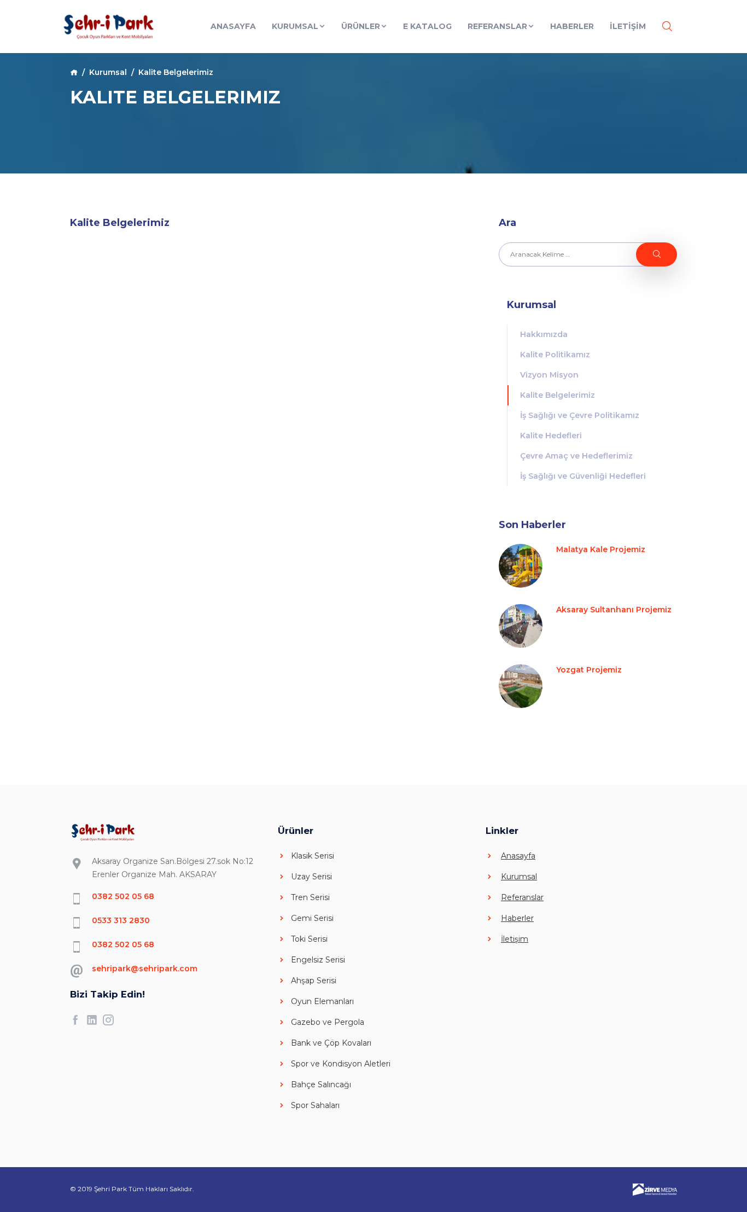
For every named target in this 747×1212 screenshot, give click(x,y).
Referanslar (497, 26)
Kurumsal (295, 26)
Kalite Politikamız (555, 354)
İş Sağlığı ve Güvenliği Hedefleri (583, 476)
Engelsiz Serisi (318, 960)
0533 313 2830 (121, 920)
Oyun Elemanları (322, 1001)
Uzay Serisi (311, 877)
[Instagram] (111, 1020)
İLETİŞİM (628, 26)
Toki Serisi (309, 939)
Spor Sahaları (315, 1105)
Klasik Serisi (312, 856)
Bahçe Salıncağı (321, 1084)
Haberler (572, 26)
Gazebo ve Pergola (327, 1022)
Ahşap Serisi (313, 980)
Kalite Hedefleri (551, 435)
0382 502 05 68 (123, 896)
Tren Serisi (310, 897)
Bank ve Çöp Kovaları (331, 1043)
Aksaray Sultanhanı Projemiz (614, 609)
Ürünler (360, 26)
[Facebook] (78, 1020)
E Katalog (427, 26)
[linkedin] (94, 1020)
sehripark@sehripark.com (144, 968)
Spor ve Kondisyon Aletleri (340, 1064)
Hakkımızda (544, 334)
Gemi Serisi (312, 918)
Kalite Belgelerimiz (557, 395)
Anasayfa (233, 26)
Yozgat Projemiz (589, 670)
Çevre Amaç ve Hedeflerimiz (576, 456)
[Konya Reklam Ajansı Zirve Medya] (655, 1189)
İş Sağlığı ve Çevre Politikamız (579, 415)
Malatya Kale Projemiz (600, 549)
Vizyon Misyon (549, 375)
